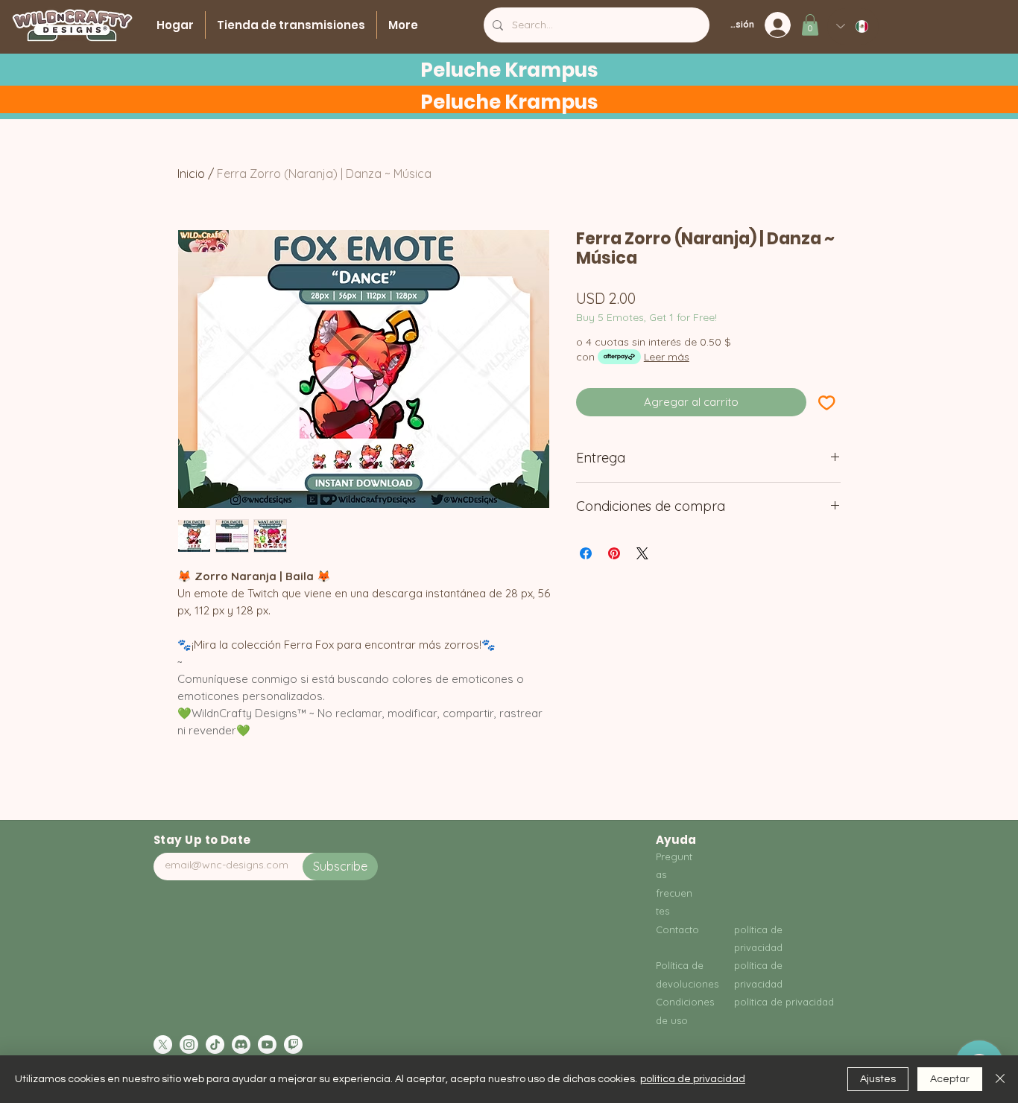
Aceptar (950, 1079)
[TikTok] (215, 1044)
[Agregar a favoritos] (826, 402)
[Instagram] (189, 1044)
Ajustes (878, 1079)
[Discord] (241, 1044)
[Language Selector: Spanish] (853, 26)
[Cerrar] (1000, 1079)
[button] (810, 25)
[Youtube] (267, 1044)
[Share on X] (642, 553)
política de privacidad (692, 1079)
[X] (163, 1044)
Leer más (666, 356)
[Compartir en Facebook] (586, 553)
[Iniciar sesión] (782, 24)
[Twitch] (293, 1044)
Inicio (191, 173)
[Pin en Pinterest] (614, 553)
